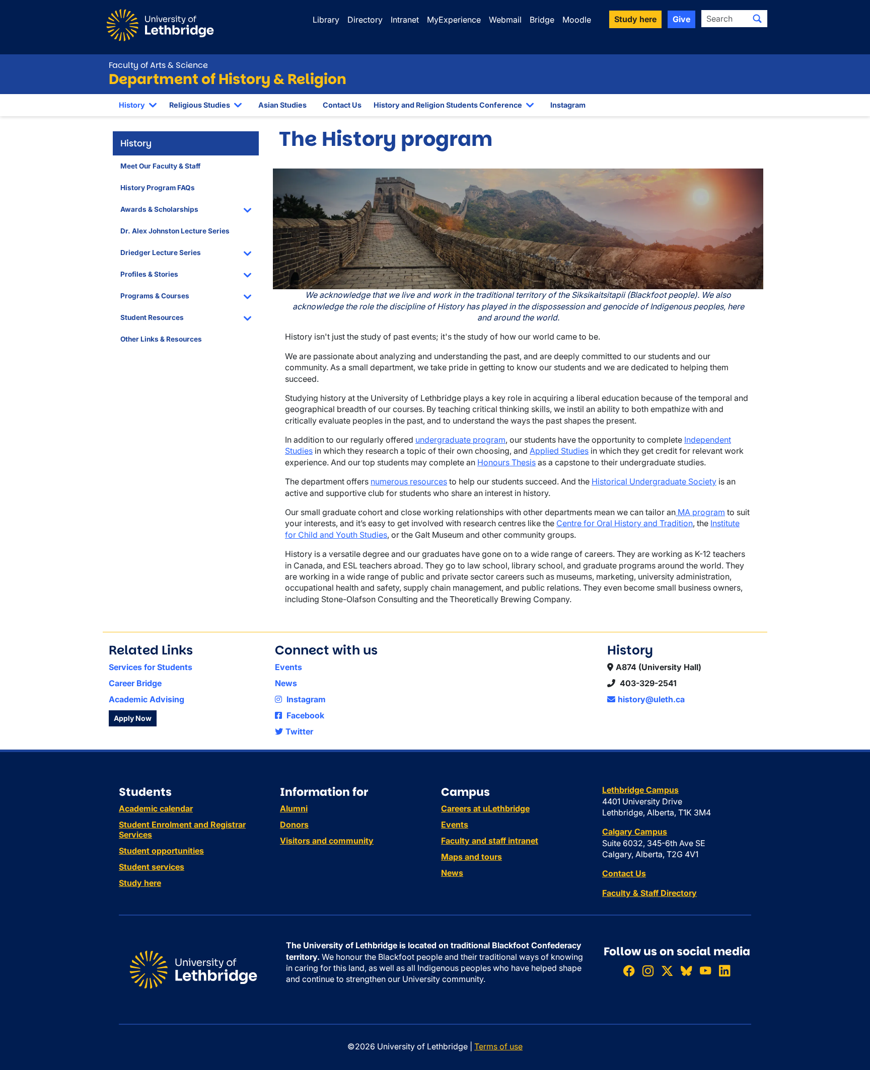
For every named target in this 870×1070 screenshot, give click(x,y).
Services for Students (150, 667)
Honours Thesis (506, 462)
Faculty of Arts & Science (158, 65)
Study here (140, 883)
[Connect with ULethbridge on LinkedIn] (724, 970)
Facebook (304, 715)
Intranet (405, 20)
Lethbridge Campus (640, 790)
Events (288, 667)
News (286, 683)
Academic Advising (146, 699)
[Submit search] (757, 18)
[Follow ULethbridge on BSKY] (686, 970)
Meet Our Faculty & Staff (160, 166)
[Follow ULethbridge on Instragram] (648, 970)
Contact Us (342, 105)
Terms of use (498, 1046)
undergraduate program (460, 440)
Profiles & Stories (149, 274)
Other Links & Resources (161, 339)
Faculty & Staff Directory (649, 893)
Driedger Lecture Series (160, 253)
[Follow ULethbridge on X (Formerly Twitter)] (667, 970)
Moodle (576, 20)
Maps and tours (471, 857)
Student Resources (152, 317)
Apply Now (133, 718)
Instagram (568, 105)
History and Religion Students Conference (448, 105)
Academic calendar (156, 808)
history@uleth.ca (651, 699)
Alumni (294, 808)
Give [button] (681, 19)
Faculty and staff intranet (489, 841)
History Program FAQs (157, 188)
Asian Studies (282, 105)
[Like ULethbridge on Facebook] (629, 970)
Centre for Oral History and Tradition (624, 523)
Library (326, 20)
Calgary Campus (634, 832)
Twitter (299, 731)
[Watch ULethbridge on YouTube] (705, 970)
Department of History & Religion (227, 79)
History (132, 105)
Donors (294, 824)
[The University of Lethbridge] (193, 969)
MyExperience (454, 20)
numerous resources (409, 481)
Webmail (505, 20)
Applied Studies (559, 451)
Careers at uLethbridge (485, 808)
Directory (365, 20)
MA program (700, 512)
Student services (151, 867)
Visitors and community (327, 841)
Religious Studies (199, 105)
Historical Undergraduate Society (654, 481)
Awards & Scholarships (159, 209)
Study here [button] (635, 19)
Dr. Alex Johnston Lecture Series (175, 231)
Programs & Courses (154, 296)
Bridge (542, 20)
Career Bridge (135, 683)
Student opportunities (161, 851)
